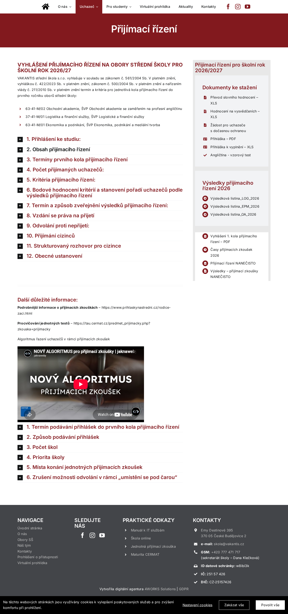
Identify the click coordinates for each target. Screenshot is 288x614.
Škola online (141, 538)
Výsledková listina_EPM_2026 (234, 206)
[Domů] (46, 6)
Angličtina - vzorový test (230, 155)
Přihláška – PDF (223, 139)
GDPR (183, 589)
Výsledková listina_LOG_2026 (234, 198)
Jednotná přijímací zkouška (153, 546)
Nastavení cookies (198, 605)
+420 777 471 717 (225, 552)
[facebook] (228, 6)
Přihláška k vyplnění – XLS (231, 147)
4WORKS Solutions (160, 589)
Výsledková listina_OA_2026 (233, 214)
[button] (100, 139)
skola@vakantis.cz (229, 544)
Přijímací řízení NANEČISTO (233, 263)
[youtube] (247, 6)
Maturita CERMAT (145, 554)
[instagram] (238, 6)
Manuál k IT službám (148, 530)
